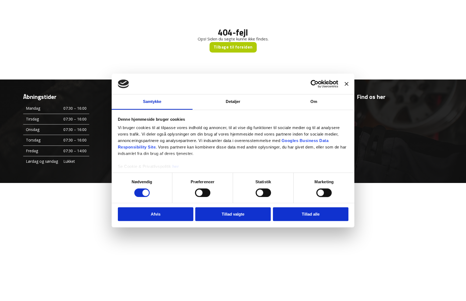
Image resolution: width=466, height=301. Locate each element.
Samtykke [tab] (152, 101)
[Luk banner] (346, 84)
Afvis (155, 214)
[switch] (202, 192)
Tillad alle (311, 214)
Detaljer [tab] (233, 101)
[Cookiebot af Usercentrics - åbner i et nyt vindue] (314, 84)
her (175, 166)
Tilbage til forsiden (233, 47)
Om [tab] (313, 101)
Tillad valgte (233, 214)
